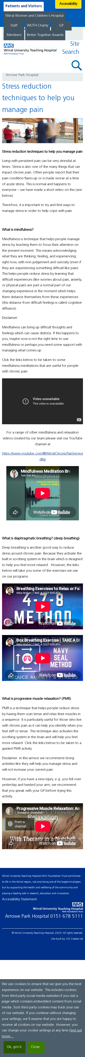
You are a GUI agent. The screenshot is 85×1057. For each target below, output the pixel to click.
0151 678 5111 (66, 916)
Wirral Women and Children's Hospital (34, 16)
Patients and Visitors (23, 6)
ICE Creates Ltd (74, 939)
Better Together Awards (45, 35)
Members (14, 35)
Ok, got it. (14, 1047)
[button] (77, 65)
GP (61, 25)
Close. (36, 1047)
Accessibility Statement (19, 899)
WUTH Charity (37, 25)
